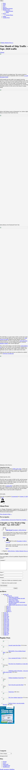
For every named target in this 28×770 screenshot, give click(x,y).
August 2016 (9, 485)
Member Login (6, 9)
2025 (6, 612)
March (9, 611)
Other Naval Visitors (13, 599)
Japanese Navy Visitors (14, 601)
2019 (6, 620)
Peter (2, 497)
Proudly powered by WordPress (7, 769)
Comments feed (6, 765)
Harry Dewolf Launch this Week (16, 684)
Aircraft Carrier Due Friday (14, 645)
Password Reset (9, 11)
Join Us (4, 7)
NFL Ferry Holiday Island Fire (15, 697)
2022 (6, 616)
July (8, 606)
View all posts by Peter (6, 514)
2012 (6, 629)
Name (2, 572)
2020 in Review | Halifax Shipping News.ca (18, 551)
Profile (7, 12)
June (9, 607)
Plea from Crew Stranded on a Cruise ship (18, 663)
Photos (4, 13)
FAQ (4, 6)
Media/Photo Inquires (8, 8)
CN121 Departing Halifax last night (17, 598)
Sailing (4, 16)
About (4, 4)
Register (5, 761)
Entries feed (5, 764)
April (9, 610)
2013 (6, 628)
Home (4, 3)
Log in (4, 763)
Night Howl (11, 691)
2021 (6, 617)
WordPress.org (6, 766)
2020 (6, 619)
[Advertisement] (14, 30)
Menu (2, 0)
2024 (6, 614)
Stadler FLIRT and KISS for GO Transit (18, 604)
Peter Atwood (9, 530)
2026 (6, 594)
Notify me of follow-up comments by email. (12, 580)
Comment (2, 560)
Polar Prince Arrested (13, 597)
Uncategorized (14, 496)
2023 (6, 615)
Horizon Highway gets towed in (8, 519)
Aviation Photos (9, 15)
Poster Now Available (22, 519)
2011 (6, 630)
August (9, 595)
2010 (6, 632)
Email (2, 575)
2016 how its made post (8, 353)
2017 (6, 623)
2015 (6, 625)
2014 (6, 627)
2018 (6, 621)
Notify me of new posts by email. (9, 583)
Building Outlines (4, 343)
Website (2, 577)
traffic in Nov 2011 (17, 468)
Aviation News (6, 17)
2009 (6, 633)
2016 (6, 624)
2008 (6, 634)
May (9, 608)
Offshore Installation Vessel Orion (16, 677)
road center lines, (23, 340)
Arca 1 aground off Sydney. (14, 658)
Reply (4, 537)
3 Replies (2, 52)
